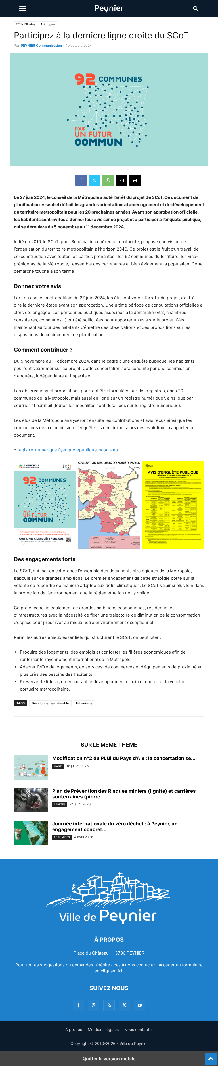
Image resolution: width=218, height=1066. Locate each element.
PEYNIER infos (25, 24)
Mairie (58, 766)
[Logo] (109, 922)
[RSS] (109, 1005)
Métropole (48, 24)
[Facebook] (81, 180)
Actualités (62, 837)
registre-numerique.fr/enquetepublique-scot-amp (67, 450)
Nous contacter (138, 1029)
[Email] (121, 180)
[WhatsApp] (108, 180)
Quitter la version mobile (109, 1058)
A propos (73, 1029)
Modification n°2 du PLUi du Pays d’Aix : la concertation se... (123, 758)
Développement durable (50, 703)
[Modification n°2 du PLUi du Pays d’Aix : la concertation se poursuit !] (31, 768)
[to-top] (211, 1056)
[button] (22, 8)
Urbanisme (84, 703)
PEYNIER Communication (41, 45)
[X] (94, 180)
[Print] (135, 180)
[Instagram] (93, 1005)
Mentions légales (103, 1029)
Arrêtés (59, 804)
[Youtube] (139, 1005)
